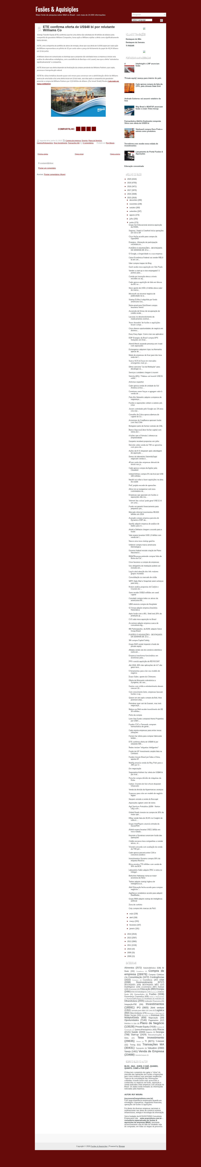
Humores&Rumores (134, 999)
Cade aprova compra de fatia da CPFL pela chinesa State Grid (149, 85)
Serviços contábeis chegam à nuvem (143, 372)
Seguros (149, 1032)
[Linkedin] (164, 20)
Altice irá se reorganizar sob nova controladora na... (142, 490)
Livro (150, 1010)
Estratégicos (142, 992)
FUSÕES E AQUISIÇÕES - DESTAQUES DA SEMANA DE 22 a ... (145, 249)
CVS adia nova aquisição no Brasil (142, 619)
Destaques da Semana (135, 42)
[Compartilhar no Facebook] (161, 20)
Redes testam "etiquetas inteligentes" (144, 748)
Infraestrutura (130, 1001)
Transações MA (73, 143)
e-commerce (146, 987)
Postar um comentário (47, 168)
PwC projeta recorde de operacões (142, 485)
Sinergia (160, 1032)
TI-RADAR (160, 1041)
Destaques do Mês (133, 39)
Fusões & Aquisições (57, 9)
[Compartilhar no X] (83, 129)
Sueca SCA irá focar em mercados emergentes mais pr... (142, 362)
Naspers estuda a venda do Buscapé (143, 799)
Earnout (161, 987)
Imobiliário (148, 999)
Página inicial (79, 154)
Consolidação (135, 977)
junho (131, 222)
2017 (129, 190)
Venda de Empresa (151, 1051)
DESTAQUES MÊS (150, 985)
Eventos (153, 992)
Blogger (122, 1146)
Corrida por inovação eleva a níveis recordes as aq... (143, 278)
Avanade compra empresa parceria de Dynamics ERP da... (144, 519)
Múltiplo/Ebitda (131, 1017)
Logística (159, 1010)
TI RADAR (130, 46)
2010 (129, 949)
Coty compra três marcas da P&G (142, 908)
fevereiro (132, 925)
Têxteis (138, 1041)
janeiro (132, 929)
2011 (129, 945)
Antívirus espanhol (136, 382)
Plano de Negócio (95, 141)
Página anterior (115, 154)
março (131, 921)
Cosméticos (147, 980)
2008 (129, 956)
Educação (145, 989)
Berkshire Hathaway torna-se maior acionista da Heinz (143, 877)
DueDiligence (129, 987)
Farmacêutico (139, 994)
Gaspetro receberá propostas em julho (144, 441)
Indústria (158, 999)
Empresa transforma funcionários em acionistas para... (143, 657)
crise (161, 980)
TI (146, 1041)
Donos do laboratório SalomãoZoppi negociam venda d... (143, 458)
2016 (129, 194)
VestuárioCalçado (140, 1055)
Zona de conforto (135, 905)
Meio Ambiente (136, 1013)
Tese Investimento (60, 143)
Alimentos (129, 968)
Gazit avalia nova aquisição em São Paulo (145, 267)
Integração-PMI (130, 1004)
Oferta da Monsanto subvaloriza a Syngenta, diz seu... (142, 681)
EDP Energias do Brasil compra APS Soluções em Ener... (143, 339)
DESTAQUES (129, 985)
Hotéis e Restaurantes (156, 996)
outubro (132, 208)
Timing (132, 1045)
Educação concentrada (134, 166)
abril (131, 917)
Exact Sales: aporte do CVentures (142, 677)
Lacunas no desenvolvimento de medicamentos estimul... (141, 318)
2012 (129, 941)
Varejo (127, 1051)
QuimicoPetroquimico (45, 143)
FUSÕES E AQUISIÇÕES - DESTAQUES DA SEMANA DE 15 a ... (145, 636)
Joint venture (157, 1007)
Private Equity (142, 1027)
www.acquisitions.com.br (151, 1118)
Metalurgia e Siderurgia (154, 1013)
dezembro (133, 200)
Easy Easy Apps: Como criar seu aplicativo (146, 334)
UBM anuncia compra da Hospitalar (143, 604)
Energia (85, 141)
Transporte (140, 1048)
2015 (129, 198)
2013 (129, 938)
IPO (138, 1007)
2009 (129, 953)
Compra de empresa (73, 141)
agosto (132, 215)
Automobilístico (149, 968)
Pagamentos (153, 1020)
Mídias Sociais (130, 1015)
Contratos (135, 980)
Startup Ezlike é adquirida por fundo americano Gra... (143, 301)
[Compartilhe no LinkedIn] (94, 129)
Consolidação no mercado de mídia (143, 577)
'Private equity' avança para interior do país (142, 78)
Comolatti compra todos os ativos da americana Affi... (143, 599)
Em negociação (135, 769)
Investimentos (155, 1003)
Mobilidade (155, 1015)
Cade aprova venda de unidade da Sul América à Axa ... (144, 387)
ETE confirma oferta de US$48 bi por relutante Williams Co (79, 28)
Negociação (153, 1018)
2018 (129, 186)
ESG (133, 992)
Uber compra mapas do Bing (140, 263)
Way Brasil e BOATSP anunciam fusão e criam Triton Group (149, 108)
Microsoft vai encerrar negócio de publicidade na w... (142, 295)
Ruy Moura (110, 143)
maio (131, 914)
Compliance (140, 971)
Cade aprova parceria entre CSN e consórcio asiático (142, 854)
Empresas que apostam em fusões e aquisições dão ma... (143, 496)
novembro (133, 204)
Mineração (145, 1015)
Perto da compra (135, 715)
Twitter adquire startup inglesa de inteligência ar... (142, 883)
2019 (129, 183)
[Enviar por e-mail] (78, 129)
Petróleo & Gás (130, 1023)
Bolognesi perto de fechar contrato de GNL (146, 426)
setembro (133, 211)
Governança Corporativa (134, 997)
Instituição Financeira (153, 1001)
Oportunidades (131, 1020)
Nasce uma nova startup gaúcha (142, 541)
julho (131, 219)
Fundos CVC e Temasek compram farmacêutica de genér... (142, 725)
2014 (129, 934)
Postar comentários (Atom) (54, 174)
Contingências (157, 977)
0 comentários (88, 143)
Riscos (160, 1029)
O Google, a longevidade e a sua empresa (145, 254)
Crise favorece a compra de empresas (144, 562)
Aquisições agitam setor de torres (142, 803)
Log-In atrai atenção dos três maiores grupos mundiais (143, 573)
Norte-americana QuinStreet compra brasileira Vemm (143, 306)
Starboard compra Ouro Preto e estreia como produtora (149, 130)
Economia (132, 989)
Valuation (152, 1048)
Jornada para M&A (138, 1010)
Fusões (152, 994)
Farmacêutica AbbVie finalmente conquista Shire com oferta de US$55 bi (142, 122)
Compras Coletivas (156, 975)
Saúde (135, 1032)
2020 (129, 179)
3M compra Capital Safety (139, 640)
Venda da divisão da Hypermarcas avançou (146, 790)
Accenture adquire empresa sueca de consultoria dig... (143, 624)
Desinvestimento (144, 982)
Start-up (135, 1034)
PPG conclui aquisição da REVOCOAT (144, 661)
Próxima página (43, 154)
